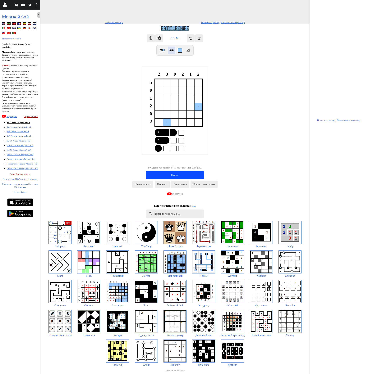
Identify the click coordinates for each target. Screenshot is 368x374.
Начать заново (143, 184)
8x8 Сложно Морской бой (19, 136)
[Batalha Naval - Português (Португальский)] (14, 33)
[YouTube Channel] (23, 6)
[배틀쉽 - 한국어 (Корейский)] (35, 29)
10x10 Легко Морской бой (19, 141)
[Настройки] (159, 38)
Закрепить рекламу (114, 22)
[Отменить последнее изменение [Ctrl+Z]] (191, 38)
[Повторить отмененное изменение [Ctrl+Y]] (199, 38)
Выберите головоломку (27, 179)
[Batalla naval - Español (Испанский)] (25, 24)
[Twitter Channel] (30, 6)
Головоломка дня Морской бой (21, 159)
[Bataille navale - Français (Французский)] (19, 24)
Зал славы (33, 184)
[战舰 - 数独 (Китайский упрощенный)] (14, 24)
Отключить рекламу (210, 22)
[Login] (4, 6)
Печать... (162, 184)
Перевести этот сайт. (11, 39)
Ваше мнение (9, 179)
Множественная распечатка (15, 184)
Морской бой (15, 16)
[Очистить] (188, 50)
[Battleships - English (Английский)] (4, 24)
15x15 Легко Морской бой (19, 150)
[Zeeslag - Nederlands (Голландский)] (35, 24)
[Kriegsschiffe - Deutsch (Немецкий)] (25, 29)
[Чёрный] (171, 50)
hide (194, 206)
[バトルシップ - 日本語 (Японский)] (30, 29)
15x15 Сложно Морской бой (20, 154)
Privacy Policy (20, 192)
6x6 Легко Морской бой (18, 122)
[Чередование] (162, 50)
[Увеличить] (151, 38)
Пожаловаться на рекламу (233, 22)
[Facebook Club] (37, 6)
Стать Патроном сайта (20, 174)
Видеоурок (12, 116)
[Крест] (180, 50)
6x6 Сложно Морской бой (19, 127)
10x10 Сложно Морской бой (20, 145)
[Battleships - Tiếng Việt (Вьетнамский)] (9, 33)
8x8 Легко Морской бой (18, 131)
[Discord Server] (16, 6)
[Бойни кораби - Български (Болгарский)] (9, 24)
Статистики (20, 187)
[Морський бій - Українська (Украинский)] (19, 29)
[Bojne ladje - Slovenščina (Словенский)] (14, 29)
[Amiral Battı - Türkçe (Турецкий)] (9, 29)
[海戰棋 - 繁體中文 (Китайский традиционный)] (4, 33)
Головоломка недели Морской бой (22, 164)
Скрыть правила (31, 116)
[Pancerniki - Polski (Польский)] (30, 24)
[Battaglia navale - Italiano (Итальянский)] (4, 29)
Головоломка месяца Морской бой (22, 168)
